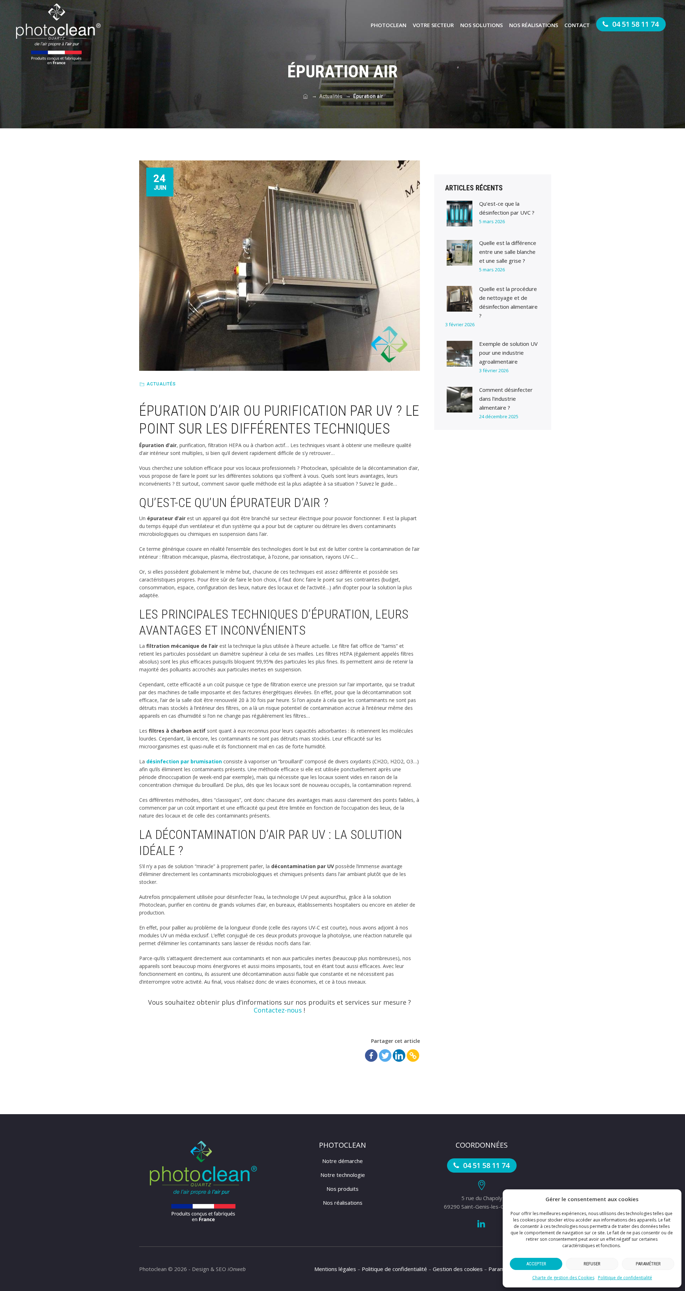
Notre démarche (342, 1160)
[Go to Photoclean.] (305, 96)
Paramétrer (648, 1263)
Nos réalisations (533, 25)
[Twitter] (385, 1055)
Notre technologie (342, 1174)
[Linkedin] (399, 1055)
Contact (577, 25)
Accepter (536, 1263)
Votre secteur (433, 25)
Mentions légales (335, 1268)
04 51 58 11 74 (634, 24)
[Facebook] (371, 1055)
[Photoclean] (58, 34)
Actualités (161, 383)
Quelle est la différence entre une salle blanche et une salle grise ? (507, 251)
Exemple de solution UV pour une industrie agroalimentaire (508, 352)
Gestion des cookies (458, 1268)
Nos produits (342, 1188)
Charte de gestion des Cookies (563, 1278)
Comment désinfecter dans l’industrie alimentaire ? (506, 398)
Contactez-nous (278, 1010)
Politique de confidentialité (625, 1278)
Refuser (592, 1263)
